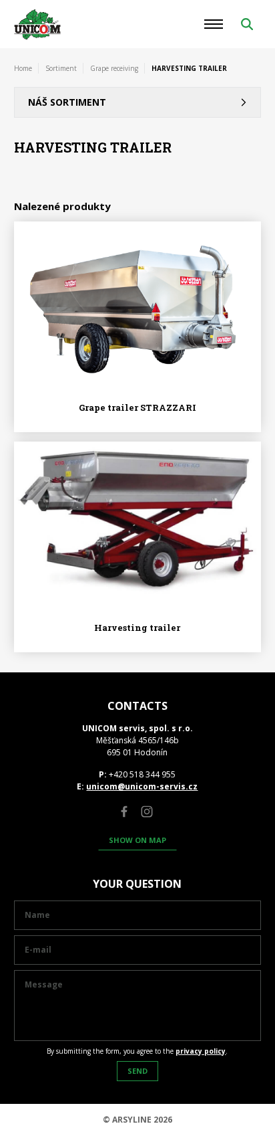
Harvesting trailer (137, 628)
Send (137, 1071)
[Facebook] (124, 811)
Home (23, 68)
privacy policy (201, 1051)
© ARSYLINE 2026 (137, 1119)
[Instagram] (147, 811)
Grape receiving (114, 68)
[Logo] (37, 24)
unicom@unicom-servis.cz (142, 786)
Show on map (137, 840)
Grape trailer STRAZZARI (137, 407)
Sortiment (61, 68)
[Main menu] (214, 24)
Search (247, 24)
